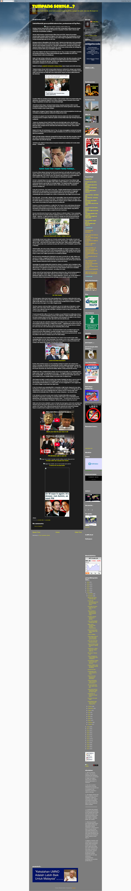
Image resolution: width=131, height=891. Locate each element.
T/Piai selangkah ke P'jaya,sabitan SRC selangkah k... (93, 657)
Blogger (74, 887)
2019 (88, 592)
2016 (88, 730)
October (90, 706)
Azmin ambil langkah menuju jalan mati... (93, 621)
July (89, 712)
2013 (88, 736)
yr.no (101, 470)
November (90, 595)
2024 (88, 582)
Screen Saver (93, 464)
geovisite (87, 527)
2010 (88, 742)
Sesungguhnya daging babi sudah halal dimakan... (93, 662)
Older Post (78, 532)
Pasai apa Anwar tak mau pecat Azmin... (93, 641)
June (89, 714)
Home (58, 532)
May (89, 716)
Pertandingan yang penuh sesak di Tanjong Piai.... (92, 702)
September (91, 708)
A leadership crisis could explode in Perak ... (92, 673)
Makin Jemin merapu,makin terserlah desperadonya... (92, 626)
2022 (88, 586)
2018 (88, 726)
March (89, 720)
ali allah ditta (95, 21)
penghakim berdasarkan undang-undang (52, 66)
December (90, 593)
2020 (88, 590)
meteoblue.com (88, 448)
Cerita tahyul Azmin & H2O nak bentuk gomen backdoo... (93, 637)
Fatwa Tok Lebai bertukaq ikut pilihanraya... (92, 677)
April (89, 718)
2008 (88, 746)
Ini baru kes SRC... (92, 669)
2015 (88, 732)
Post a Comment (38, 526)
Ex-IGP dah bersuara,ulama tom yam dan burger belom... (93, 602)
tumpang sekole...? (53, 7)
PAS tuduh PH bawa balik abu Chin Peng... (92, 607)
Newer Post (36, 532)
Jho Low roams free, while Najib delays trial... (92, 686)
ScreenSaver (88, 470)
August (90, 710)
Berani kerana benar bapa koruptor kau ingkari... (92, 631)
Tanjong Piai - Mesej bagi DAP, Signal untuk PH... (92, 649)
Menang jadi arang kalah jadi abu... (92, 598)
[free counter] (88, 766)
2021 (88, 588)
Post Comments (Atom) (44, 535)
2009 (88, 744)
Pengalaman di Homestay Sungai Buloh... (92, 695)
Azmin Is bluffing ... (92, 634)
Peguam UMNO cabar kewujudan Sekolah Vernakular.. (93, 666)
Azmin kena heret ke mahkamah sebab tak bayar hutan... (92, 690)
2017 (88, 728)
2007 (88, 748)
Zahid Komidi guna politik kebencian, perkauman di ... (92, 681)
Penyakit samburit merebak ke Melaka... (92, 618)
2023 (88, 584)
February (90, 722)
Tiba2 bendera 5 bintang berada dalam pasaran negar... (92, 612)
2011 (88, 740)
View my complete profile (91, 35)
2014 (88, 734)
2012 (88, 738)
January (90, 724)
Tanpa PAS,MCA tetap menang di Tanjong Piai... (93, 645)
